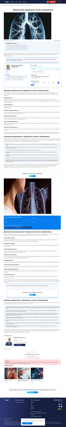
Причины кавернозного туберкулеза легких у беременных (17, 45)
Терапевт (11, 5)
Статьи (16, 1)
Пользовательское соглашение (36, 411)
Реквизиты (32, 414)
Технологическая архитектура (36, 416)
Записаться (53, 1)
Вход (59, 1)
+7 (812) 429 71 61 (57, 400)
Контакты (32, 408)
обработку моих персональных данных (15, 225)
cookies (29, 420)
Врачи (20, 1)
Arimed (5, 5)
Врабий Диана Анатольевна (19, 337)
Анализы (24, 1)
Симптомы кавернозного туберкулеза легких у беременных (17, 46)
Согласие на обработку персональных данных (39, 413)
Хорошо (27, 423)
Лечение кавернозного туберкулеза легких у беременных (17, 49)
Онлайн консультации (19, 402)
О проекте (12, 1)
